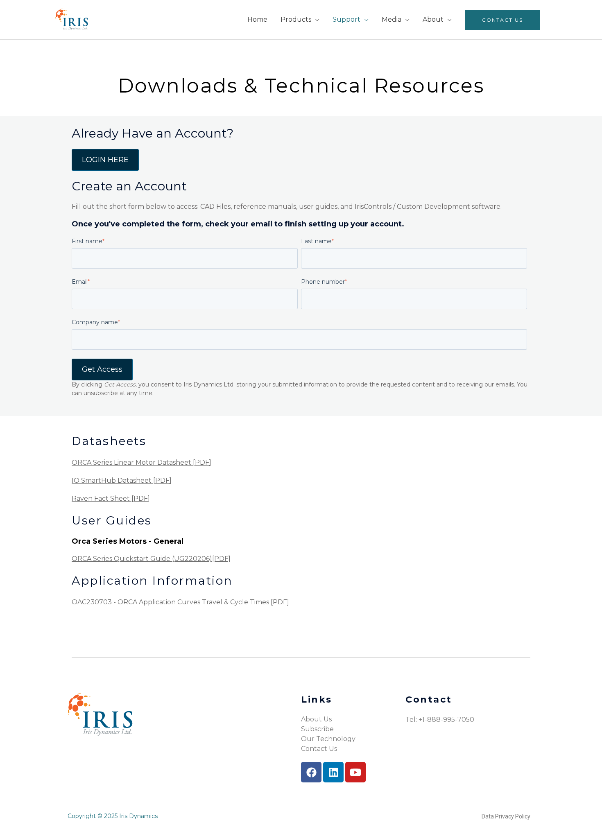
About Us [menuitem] (316, 719)
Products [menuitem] (296, 19)
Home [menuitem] (257, 19)
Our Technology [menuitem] (328, 739)
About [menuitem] (433, 19)
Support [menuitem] (346, 19)
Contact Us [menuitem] (502, 20)
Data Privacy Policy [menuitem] (506, 816)
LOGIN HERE (105, 159)
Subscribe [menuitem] (317, 729)
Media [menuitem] (391, 19)
